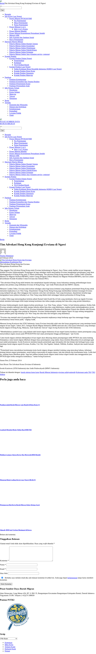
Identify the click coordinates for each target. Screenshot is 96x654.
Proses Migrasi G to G (17, 27)
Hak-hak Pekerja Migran (14, 42)
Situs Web (3, 573)
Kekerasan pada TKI (83, 372)
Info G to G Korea (21, 29)
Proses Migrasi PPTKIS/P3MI (20, 19)
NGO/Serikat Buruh (21, 65)
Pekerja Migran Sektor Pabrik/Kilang (23, 50)
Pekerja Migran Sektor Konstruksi (22, 46)
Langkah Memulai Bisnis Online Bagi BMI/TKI (16, 430)
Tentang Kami (10, 647)
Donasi (7, 651)
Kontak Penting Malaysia (23, 75)
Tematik (8, 103)
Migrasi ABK (14, 35)
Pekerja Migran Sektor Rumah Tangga (23, 44)
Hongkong (13, 90)
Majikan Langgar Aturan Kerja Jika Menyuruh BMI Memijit (20, 455)
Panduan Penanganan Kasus (19, 84)
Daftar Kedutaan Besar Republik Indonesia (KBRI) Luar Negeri (38, 69)
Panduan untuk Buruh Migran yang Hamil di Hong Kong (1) (20, 405)
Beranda (8, 14)
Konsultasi (13, 111)
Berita (2, 3)
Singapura (13, 98)
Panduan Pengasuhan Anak (19, 86)
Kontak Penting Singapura (24, 73)
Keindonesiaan (14, 109)
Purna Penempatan (21, 25)
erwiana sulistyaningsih (67, 372)
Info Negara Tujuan (12, 88)
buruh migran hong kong (30, 372)
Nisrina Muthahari (6, 256)
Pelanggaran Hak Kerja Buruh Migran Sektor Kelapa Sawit (20, 505)
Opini (11, 115)
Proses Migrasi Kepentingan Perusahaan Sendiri (27, 33)
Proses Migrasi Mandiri (18, 31)
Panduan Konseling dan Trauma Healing (24, 82)
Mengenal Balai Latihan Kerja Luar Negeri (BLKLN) (18, 480)
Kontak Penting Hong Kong (24, 71)
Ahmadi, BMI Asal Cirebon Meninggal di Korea (16, 530)
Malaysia (12, 94)
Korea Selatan (14, 92)
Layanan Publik (15, 113)
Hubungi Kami (10, 649)
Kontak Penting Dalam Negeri (20, 58)
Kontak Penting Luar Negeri (19, 67)
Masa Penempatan (21, 23)
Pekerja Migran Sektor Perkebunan (22, 48)
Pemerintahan (19, 61)
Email (3, 569)
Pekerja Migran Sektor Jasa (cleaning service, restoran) (29, 54)
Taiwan (12, 96)
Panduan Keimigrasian (17, 79)
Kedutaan (17, 63)
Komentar (4, 561)
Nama (3, 565)
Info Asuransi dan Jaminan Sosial (21, 37)
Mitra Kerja (9, 645)
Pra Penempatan (20, 21)
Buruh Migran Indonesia (49, 372)
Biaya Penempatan (16, 40)
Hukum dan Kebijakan (17, 107)
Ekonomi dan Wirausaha (18, 105)
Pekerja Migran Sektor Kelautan (21, 52)
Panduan (8, 77)
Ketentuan (8, 643)
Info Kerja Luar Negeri (13, 16)
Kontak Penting (10, 56)
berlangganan (72, 578)
